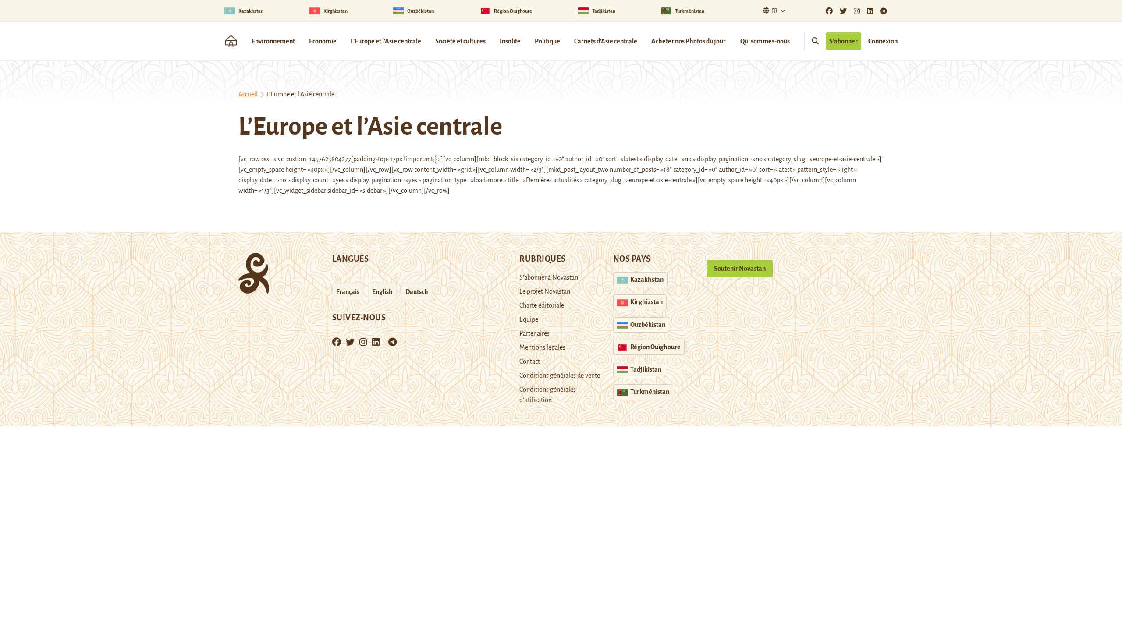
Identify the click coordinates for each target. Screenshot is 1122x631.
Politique (547, 41)
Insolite (510, 41)
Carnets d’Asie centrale (605, 41)
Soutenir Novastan (740, 268)
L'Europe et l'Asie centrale (386, 41)
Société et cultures (460, 41)
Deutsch (416, 291)
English (382, 291)
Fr (774, 11)
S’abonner (843, 41)
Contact (529, 361)
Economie (323, 41)
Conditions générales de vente (559, 375)
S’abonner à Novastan (548, 277)
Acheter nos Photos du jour (688, 41)
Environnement (273, 41)
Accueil (248, 94)
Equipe (528, 319)
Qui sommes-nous (765, 41)
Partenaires (534, 333)
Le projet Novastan (544, 291)
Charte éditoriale (541, 305)
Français (347, 291)
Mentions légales (542, 347)
